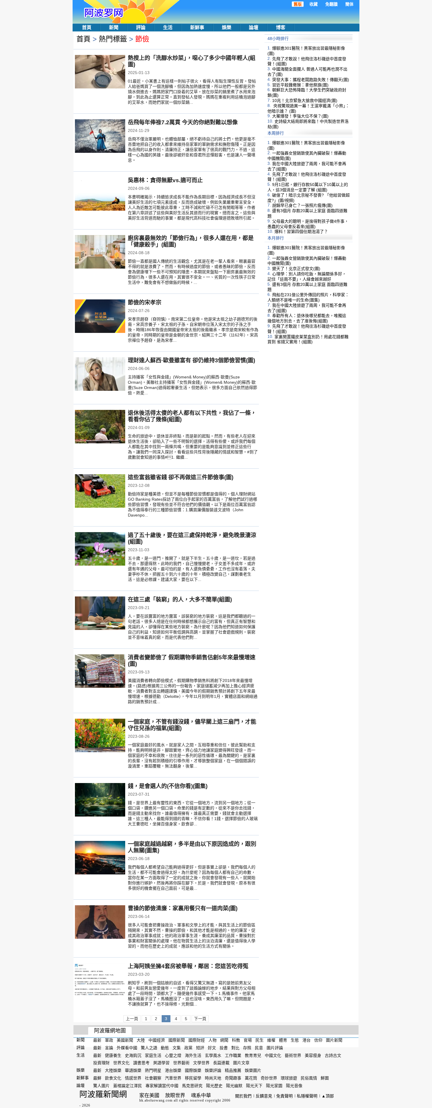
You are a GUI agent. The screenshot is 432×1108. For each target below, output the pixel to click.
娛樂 (226, 27)
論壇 (253, 27)
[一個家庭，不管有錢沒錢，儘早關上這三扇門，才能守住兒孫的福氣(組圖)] (100, 736)
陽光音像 (294, 1085)
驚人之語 (149, 1047)
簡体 (349, 4)
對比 (235, 1047)
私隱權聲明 (307, 1096)
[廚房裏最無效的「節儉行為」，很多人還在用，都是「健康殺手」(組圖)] (100, 252)
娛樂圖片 (253, 1070)
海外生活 (193, 1055)
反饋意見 (264, 1096)
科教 (236, 1040)
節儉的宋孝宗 (144, 302)
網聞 (224, 1040)
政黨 (188, 1047)
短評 (200, 1047)
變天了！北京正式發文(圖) (296, 268)
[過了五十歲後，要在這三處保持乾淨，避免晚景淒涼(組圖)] (100, 549)
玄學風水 (213, 1055)
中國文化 (273, 1055)
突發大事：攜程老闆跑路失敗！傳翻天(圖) (310, 79)
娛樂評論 (213, 1070)
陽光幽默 (234, 1085)
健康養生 (113, 1055)
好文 (212, 1047)
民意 (259, 1047)
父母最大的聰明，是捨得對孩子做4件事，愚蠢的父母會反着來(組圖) (308, 224)
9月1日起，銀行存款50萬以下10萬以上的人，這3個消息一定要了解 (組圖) (307, 187)
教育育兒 (253, 1055)
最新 (97, 1040)
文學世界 (201, 1062)
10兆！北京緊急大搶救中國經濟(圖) (304, 100)
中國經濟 (156, 1040)
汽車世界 (173, 1078)
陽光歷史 (214, 1085)
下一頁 (200, 1018)
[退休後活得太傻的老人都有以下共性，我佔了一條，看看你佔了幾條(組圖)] (100, 427)
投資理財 (101, 1062)
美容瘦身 (313, 1055)
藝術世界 (293, 1055)
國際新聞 (176, 1040)
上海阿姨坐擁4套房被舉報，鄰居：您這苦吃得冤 (188, 966)
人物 (212, 1040)
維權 (271, 1040)
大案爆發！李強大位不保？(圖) (300, 116)
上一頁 (132, 1018)
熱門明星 (153, 1070)
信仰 (318, 1040)
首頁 (86, 27)
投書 (224, 1047)
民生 (259, 1040)
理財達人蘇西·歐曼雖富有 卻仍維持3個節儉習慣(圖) (191, 360)
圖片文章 (241, 1062)
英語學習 (161, 1062)
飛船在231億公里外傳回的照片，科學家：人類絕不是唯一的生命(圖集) (308, 297)
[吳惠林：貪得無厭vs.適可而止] (100, 194)
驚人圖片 (101, 1085)
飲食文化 (113, 1078)
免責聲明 (284, 1096)
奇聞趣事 (233, 1078)
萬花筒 (251, 1078)
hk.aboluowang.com (156, 1100)
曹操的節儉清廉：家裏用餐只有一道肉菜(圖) (182, 908)
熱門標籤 (113, 39)
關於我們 (243, 1096)
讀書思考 (141, 1062)
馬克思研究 (192, 1085)
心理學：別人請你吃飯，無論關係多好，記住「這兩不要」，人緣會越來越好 (306, 276)
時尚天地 (213, 1078)
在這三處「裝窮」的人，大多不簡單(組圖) (180, 599)
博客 (280, 27)
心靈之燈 (173, 1055)
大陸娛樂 (113, 1070)
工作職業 (233, 1055)
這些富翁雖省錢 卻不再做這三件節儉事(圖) (180, 477)
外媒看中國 (127, 1047)
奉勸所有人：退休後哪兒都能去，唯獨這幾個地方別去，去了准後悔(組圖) (306, 318)
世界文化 (121, 1062)
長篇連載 (221, 1062)
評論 (140, 27)
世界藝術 (181, 1062)
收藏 (313, 4)
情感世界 (133, 1078)
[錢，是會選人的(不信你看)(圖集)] (100, 800)
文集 (177, 1047)
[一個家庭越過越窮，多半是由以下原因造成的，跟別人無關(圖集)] (100, 858)
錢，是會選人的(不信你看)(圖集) (167, 786)
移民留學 (193, 1078)
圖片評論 (275, 1047)
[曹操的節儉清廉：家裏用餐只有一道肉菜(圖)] (100, 922)
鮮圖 (325, 1078)
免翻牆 (331, 4)
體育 (283, 1040)
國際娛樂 (193, 1070)
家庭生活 (153, 1055)
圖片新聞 (334, 1040)
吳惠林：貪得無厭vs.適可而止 (165, 180)
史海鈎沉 (133, 1055)
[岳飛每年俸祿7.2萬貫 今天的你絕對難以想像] (100, 136)
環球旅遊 (289, 1078)
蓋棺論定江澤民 (127, 1085)
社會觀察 (153, 1078)
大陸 (141, 1040)
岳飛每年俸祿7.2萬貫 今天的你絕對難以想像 (183, 122)
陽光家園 (274, 1085)
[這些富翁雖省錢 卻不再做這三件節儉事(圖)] (100, 491)
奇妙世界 (269, 1078)
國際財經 (196, 1040)
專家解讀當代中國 (161, 1085)
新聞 (113, 27)
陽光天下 (254, 1085)
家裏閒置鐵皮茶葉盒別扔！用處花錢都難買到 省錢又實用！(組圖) (308, 339)
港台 (306, 1040)
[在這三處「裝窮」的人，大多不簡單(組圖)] (100, 613)
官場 (248, 1040)
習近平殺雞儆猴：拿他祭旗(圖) (300, 84)
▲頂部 (328, 1096)
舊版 (298, 4)
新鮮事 (197, 27)
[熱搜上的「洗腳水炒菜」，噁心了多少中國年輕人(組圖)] (100, 72)
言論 (109, 1047)
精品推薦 (233, 1070)
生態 (295, 1040)
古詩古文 (333, 1055)
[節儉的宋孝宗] (100, 316)
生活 (168, 27)
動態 (165, 1047)
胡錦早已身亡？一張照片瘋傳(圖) (302, 205)
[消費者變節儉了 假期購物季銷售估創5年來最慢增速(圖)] (100, 671)
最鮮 (97, 1078)
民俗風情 (309, 1078)
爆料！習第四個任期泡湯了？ (301, 231)
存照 (247, 1047)
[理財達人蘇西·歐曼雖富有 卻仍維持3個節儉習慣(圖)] (100, 374)
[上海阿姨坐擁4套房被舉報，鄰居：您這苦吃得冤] (100, 980)
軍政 (109, 1040)
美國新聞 (125, 1040)
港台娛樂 (173, 1070)
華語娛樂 (133, 1070)
